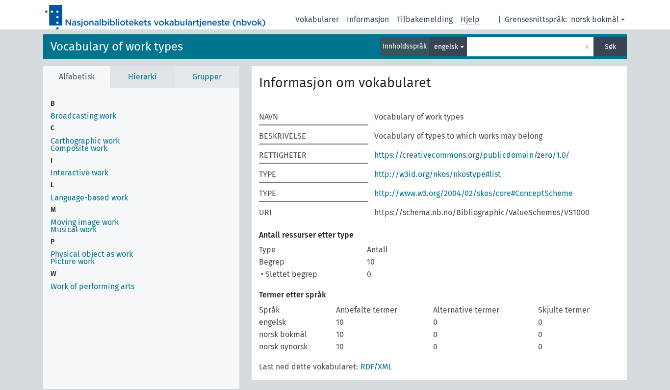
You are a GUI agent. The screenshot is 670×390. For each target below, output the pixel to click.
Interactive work (79, 172)
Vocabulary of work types (117, 46)
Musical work (74, 229)
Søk (610, 47)
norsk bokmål (595, 19)
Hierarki (142, 76)
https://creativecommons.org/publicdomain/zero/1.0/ (471, 155)
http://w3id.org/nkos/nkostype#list (437, 174)
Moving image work (85, 222)
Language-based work (89, 197)
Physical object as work (92, 254)
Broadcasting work (83, 116)
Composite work (79, 148)
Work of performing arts (92, 286)
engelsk (446, 47)
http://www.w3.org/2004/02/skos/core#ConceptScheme (473, 193)
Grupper (207, 76)
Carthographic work (85, 141)
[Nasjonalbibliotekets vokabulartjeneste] (155, 14)
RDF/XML (376, 366)
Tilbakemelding (425, 19)
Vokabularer (317, 19)
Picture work (73, 261)
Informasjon (368, 19)
